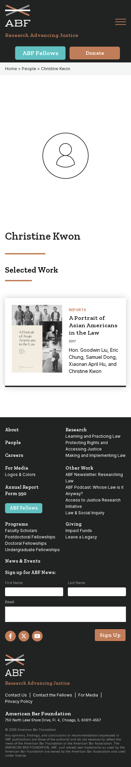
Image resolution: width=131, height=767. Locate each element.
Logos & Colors (20, 474)
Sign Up (110, 635)
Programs (16, 524)
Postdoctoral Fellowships (30, 536)
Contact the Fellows (52, 695)
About (12, 430)
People (13, 442)
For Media (16, 468)
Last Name (76, 583)
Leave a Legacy (81, 536)
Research (76, 430)
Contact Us (16, 695)
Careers (14, 455)
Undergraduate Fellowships (32, 549)
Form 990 (16, 493)
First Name (14, 583)
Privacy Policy (19, 701)
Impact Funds (79, 530)
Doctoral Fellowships (26, 543)
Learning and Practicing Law (93, 436)
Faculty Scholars (21, 530)
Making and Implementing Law (96, 455)
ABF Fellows (24, 508)
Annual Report (22, 487)
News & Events (22, 561)
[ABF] (60, 16)
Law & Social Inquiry (85, 512)
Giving (74, 524)
